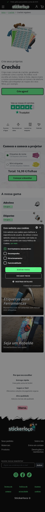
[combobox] (37, 227)
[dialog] (22, 256)
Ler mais (14, 243)
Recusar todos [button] (23, 276)
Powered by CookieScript (32, 286)
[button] (22, 281)
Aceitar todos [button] (23, 270)
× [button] (40, 227)
